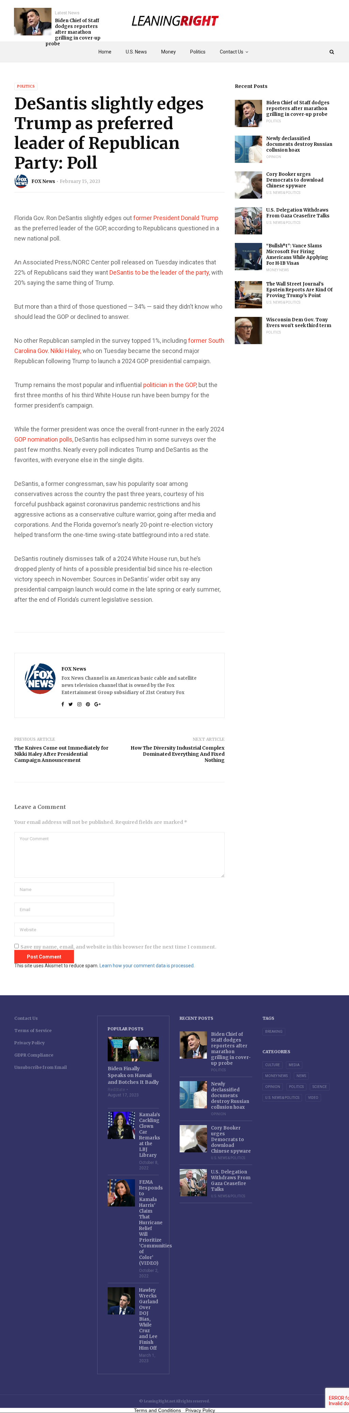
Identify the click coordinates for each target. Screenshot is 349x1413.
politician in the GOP (169, 384)
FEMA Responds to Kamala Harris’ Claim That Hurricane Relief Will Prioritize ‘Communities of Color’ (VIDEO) (149, 1222)
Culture (272, 1065)
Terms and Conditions (157, 1410)
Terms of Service (32, 1030)
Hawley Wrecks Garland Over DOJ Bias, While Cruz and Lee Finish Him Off (148, 1319)
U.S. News (136, 52)
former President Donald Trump (175, 217)
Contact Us (231, 52)
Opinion (273, 157)
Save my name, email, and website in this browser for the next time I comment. (118, 947)
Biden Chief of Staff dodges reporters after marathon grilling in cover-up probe (73, 32)
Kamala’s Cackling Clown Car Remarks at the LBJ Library (149, 1135)
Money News (277, 270)
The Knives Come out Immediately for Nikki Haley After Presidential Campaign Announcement (61, 754)
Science (320, 1087)
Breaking (274, 1031)
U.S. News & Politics (283, 193)
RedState (116, 1089)
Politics (198, 52)
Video (313, 1098)
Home (104, 52)
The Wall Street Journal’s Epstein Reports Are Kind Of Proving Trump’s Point (299, 289)
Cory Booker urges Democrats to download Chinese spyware (294, 180)
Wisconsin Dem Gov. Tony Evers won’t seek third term (298, 322)
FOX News (43, 181)
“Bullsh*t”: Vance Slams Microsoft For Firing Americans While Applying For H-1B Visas (297, 254)
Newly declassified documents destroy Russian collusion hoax (299, 144)
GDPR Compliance (33, 1055)
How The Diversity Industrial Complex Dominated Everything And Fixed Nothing (178, 754)
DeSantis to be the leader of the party (159, 272)
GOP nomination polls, (43, 439)
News (301, 1076)
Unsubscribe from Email (40, 1067)
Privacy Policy (29, 1042)
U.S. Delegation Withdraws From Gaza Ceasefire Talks (298, 213)
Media (294, 1065)
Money (168, 52)
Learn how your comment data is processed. (147, 965)
